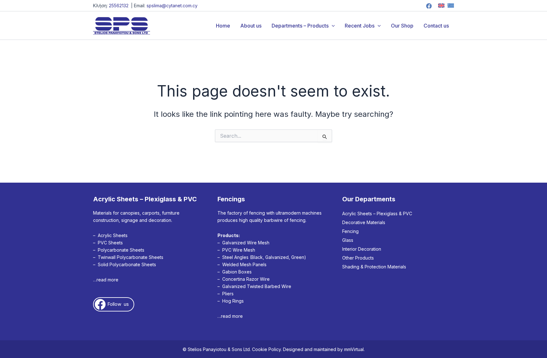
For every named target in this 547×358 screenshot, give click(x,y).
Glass (347, 240)
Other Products (358, 258)
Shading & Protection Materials (374, 266)
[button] (332, 26)
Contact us (436, 25)
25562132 (119, 5)
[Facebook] (429, 6)
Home (223, 25)
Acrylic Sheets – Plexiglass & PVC (377, 213)
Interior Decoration (361, 249)
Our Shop (402, 25)
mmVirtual (354, 349)
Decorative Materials (363, 222)
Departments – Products (300, 25)
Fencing (350, 231)
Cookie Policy (266, 349)
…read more (105, 279)
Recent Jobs (359, 25)
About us (250, 25)
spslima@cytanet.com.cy (172, 5)
